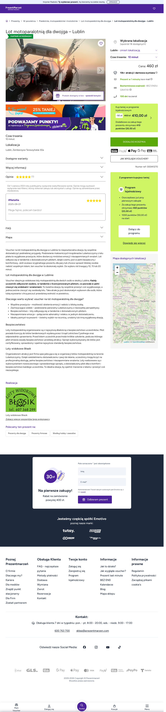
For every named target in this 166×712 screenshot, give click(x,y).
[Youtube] (107, 647)
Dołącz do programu (134, 231)
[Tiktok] (119, 647)
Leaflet (126, 341)
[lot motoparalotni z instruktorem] (56, 69)
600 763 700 (62, 630)
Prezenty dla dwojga (17, 433)
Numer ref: (141, 166)
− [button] (117, 272)
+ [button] (117, 268)
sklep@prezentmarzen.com (92, 630)
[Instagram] (96, 647)
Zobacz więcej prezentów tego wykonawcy (28, 419)
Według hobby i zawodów (64, 433)
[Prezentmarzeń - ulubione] (154, 8)
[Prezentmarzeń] (13, 8)
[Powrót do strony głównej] (7, 21)
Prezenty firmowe (39, 433)
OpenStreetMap (138, 341)
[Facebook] (84, 647)
